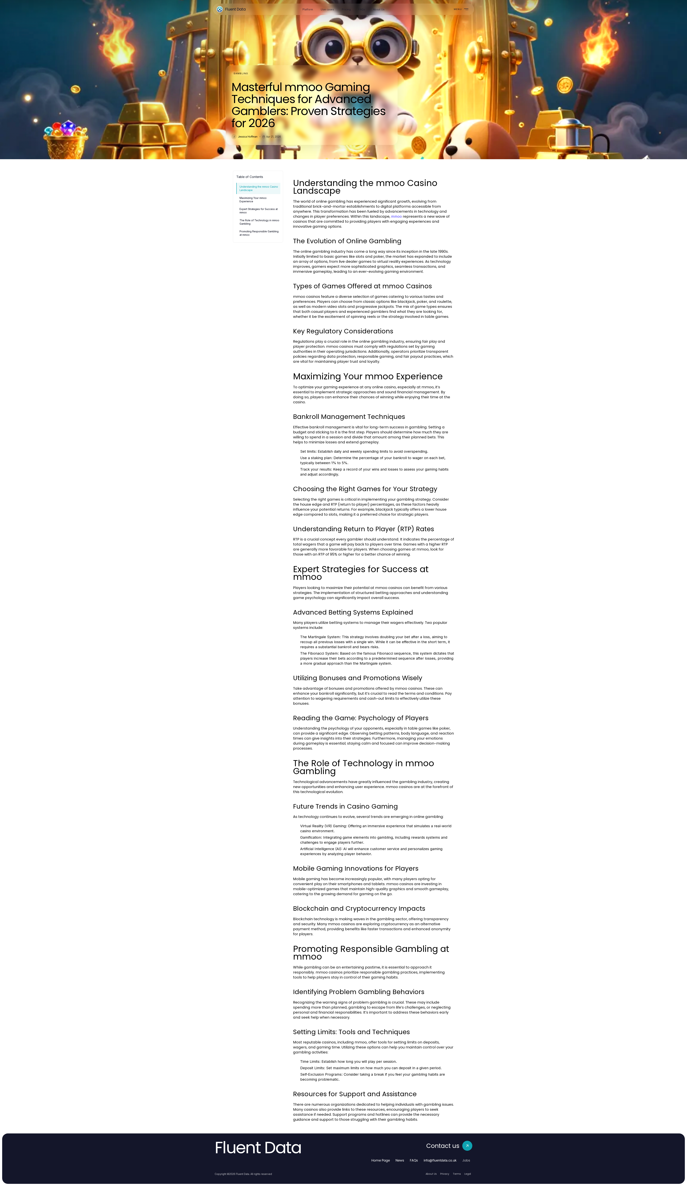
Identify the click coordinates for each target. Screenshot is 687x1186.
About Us (431, 1174)
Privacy (444, 1174)
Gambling (241, 73)
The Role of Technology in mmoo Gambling (259, 222)
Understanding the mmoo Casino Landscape (259, 188)
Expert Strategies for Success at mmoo (259, 210)
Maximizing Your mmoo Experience (253, 199)
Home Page (380, 1160)
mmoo (396, 216)
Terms (457, 1174)
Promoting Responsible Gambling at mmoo (259, 233)
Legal (467, 1174)
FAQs (414, 1160)
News (400, 1160)
